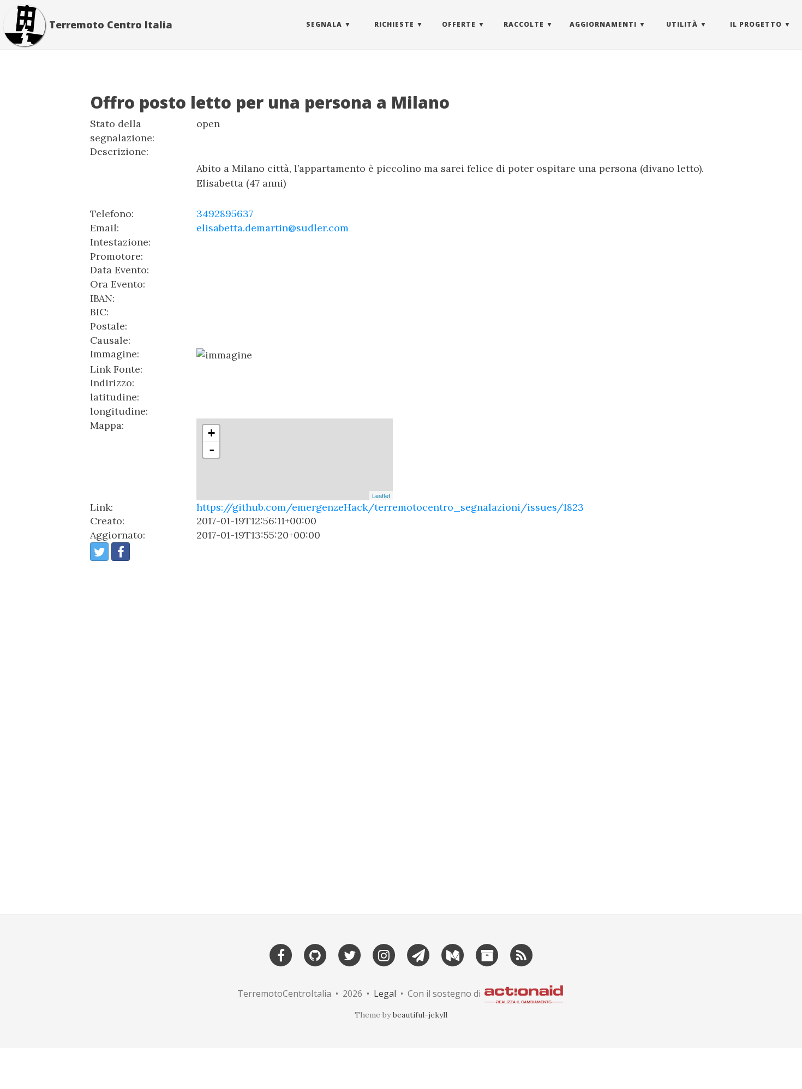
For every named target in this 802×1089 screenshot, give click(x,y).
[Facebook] (281, 954)
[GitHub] (315, 954)
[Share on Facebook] (120, 551)
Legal (385, 994)
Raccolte (524, 24)
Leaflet (381, 495)
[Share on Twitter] (99, 551)
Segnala (324, 24)
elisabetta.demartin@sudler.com (272, 228)
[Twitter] (350, 954)
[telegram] (418, 954)
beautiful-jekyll (420, 1015)
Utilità (682, 24)
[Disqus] (401, 732)
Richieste (394, 24)
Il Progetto (756, 24)
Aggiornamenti (603, 24)
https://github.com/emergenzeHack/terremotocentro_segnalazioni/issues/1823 (390, 507)
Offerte (459, 24)
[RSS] (521, 954)
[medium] (453, 954)
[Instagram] (384, 954)
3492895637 (224, 213)
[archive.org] (487, 954)
